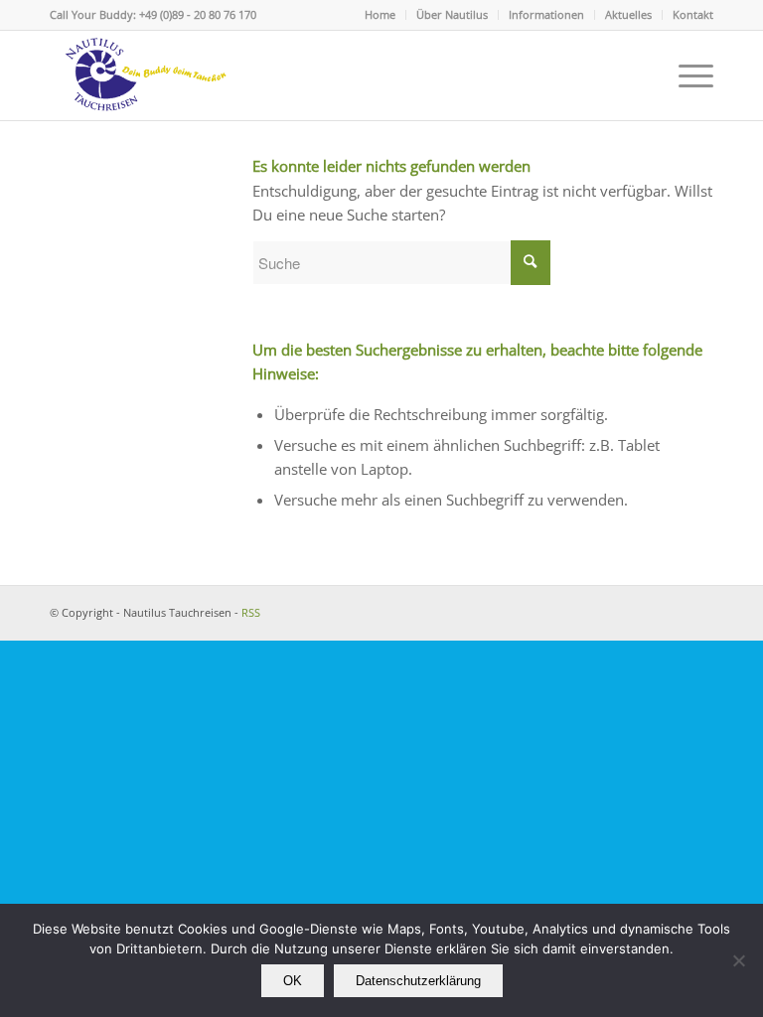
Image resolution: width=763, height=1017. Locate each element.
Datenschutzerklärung (418, 980)
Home (380, 14)
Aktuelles (628, 14)
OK (292, 980)
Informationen (546, 14)
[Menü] (686, 75)
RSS (250, 612)
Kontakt (693, 14)
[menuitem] (380, 15)
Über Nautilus (452, 14)
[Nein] (738, 960)
